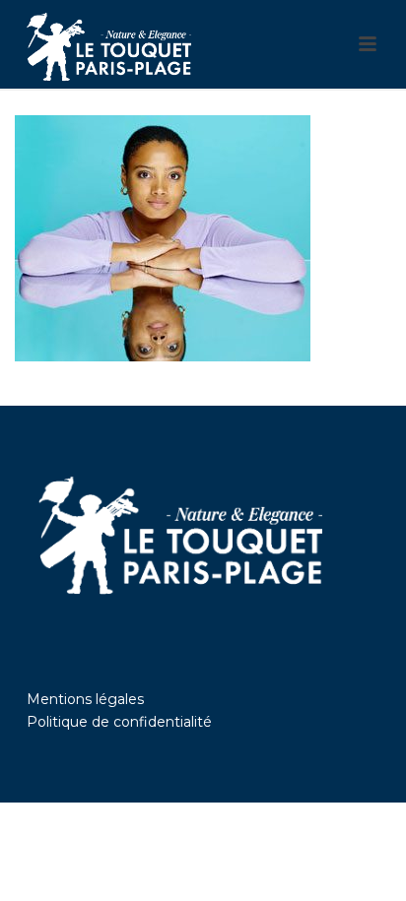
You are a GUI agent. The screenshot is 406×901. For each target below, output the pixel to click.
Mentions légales (85, 699)
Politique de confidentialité (119, 722)
